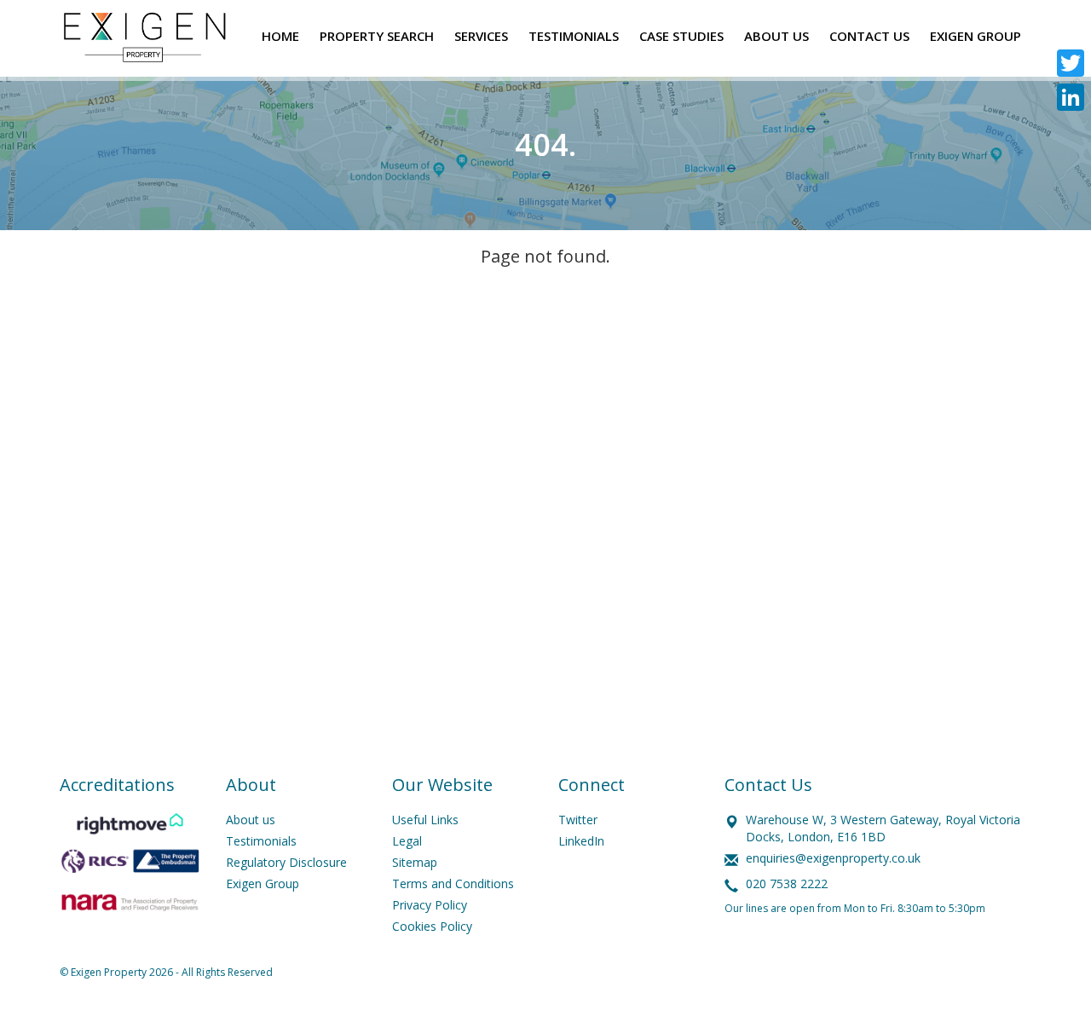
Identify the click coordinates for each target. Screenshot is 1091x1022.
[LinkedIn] (1070, 97)
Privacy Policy (429, 905)
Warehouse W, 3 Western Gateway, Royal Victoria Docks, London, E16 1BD (883, 828)
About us (250, 819)
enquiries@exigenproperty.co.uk (833, 858)
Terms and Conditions (453, 883)
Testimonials (261, 841)
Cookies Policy (432, 926)
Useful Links (425, 819)
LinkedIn (581, 841)
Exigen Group (262, 883)
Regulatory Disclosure (286, 862)
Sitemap (414, 862)
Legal (407, 841)
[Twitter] (1070, 63)
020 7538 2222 (787, 883)
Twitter (577, 819)
